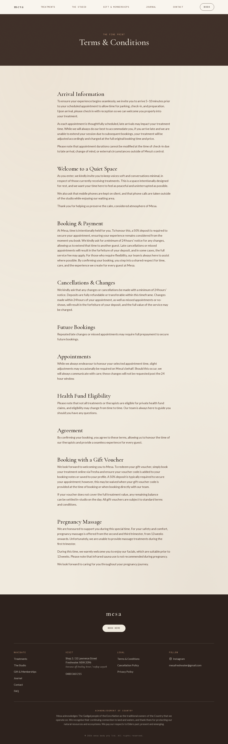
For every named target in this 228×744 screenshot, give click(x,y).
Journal (18, 678)
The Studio (20, 665)
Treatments (20, 658)
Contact (18, 684)
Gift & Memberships (25, 671)
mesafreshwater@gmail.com (185, 665)
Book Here (114, 628)
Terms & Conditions (128, 658)
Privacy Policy (125, 671)
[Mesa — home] (19, 7)
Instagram (179, 658)
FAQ (16, 690)
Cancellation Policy (128, 665)
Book (207, 7)
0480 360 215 (74, 673)
